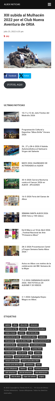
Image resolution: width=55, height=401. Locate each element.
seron (38, 364)
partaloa (38, 353)
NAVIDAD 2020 (36, 349)
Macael (26, 349)
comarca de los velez (12, 337)
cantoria (21, 333)
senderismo (29, 364)
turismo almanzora (41, 368)
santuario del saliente (22, 357)
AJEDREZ (7, 325)
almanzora (34, 325)
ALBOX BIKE (23, 325)
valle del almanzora (25, 372)
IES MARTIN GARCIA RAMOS (13, 349)
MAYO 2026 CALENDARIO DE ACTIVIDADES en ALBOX (34, 164)
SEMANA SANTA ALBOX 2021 (30, 361)
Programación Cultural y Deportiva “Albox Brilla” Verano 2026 (36, 132)
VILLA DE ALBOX (15, 376)
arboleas (23, 329)
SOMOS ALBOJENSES (11, 368)
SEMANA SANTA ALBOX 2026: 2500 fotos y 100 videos (35, 214)
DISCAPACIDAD (9, 341)
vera (6, 376)
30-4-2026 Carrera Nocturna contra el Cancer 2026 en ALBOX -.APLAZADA (35, 182)
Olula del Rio (22, 353)
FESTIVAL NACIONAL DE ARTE (42, 341)
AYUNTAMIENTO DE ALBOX (37, 329)
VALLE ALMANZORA (10, 372)
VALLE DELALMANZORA (41, 372)
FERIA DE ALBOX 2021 (23, 341)
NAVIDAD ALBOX (10, 353)
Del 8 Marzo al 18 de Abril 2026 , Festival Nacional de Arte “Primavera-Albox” (36, 232)
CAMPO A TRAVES (10, 333)
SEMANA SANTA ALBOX (11, 361)
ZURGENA (41, 376)
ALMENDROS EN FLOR (11, 329)
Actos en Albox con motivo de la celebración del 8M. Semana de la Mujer (36, 266)
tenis (30, 368)
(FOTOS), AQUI (14, 85)
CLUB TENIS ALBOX (33, 333)
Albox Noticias (12, 4)
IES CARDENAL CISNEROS (38, 345)
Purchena (8, 357)
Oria (30, 353)
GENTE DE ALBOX (10, 345)
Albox (15, 325)
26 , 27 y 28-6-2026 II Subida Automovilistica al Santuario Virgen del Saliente (35, 149)
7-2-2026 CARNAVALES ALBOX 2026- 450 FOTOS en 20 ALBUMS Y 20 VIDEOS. (35, 282)
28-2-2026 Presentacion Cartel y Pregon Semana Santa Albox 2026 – (36, 249)
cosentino (42, 337)
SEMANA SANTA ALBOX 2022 (13, 364)
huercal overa (23, 345)
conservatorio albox (29, 337)
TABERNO (23, 368)
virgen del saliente (30, 376)
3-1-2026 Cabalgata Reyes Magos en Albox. (34, 298)
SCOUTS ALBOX (36, 357)
